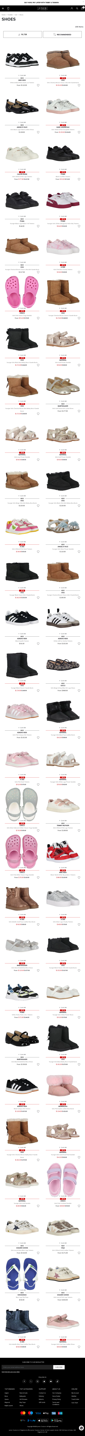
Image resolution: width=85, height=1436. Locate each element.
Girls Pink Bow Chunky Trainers (62, 269)
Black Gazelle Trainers (22, 641)
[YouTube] (50, 1381)
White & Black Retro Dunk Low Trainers (22, 82)
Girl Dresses (23, 1399)
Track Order (75, 1399)
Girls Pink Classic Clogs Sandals (22, 315)
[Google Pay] (22, 1420)
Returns (41, 1399)
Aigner (7, 1393)
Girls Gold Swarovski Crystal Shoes (62, 408)
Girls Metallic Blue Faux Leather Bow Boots (22, 1344)
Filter (24, 34)
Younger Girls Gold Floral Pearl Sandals (63, 1154)
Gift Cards (42, 1402)
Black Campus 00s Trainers (22, 1109)
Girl (16, 15)
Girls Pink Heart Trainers (22, 782)
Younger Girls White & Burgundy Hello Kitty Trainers (63, 223)
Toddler (10, 15)
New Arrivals (23, 1393)
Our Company (56, 1393)
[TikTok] (57, 1381)
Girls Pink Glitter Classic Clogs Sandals (22, 875)
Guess (7, 1399)
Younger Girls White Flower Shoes (63, 1015)
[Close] (83, 1)
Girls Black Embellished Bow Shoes (22, 1062)
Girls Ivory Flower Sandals (22, 457)
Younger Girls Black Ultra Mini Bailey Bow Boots (62, 503)
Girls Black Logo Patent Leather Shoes (22, 129)
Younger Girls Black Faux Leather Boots (63, 735)
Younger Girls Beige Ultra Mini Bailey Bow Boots (22, 503)
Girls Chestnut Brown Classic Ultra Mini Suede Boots (63, 82)
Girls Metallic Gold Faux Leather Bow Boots (22, 922)
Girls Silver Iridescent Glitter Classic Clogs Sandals (22, 828)
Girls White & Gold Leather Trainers (63, 1250)
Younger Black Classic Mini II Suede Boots (22, 595)
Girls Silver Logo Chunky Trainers (63, 922)
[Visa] (38, 1413)
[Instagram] (37, 1381)
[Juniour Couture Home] (42, 8)
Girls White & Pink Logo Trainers (22, 176)
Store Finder (56, 1396)
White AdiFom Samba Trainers (63, 641)
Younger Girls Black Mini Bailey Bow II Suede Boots (22, 362)
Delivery (41, 1396)
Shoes (21, 15)
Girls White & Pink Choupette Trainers (62, 129)
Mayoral (7, 1402)
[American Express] (54, 1413)
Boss (6, 1396)
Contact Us (42, 1393)
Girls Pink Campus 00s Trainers (22, 735)
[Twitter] (31, 1381)
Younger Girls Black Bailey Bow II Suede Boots (63, 1062)
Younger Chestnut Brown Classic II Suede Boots (62, 315)
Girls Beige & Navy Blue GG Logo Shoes (63, 688)
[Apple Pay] (46, 1413)
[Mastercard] (23, 1413)
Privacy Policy (56, 1399)
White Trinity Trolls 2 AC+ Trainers (22, 1015)
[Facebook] (24, 1381)
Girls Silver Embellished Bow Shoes (22, 968)
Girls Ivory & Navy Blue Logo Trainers (22, 1250)
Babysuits (23, 1396)
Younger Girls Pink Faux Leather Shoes (63, 1344)
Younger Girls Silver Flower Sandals (63, 549)
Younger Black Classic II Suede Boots (22, 688)
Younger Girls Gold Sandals (22, 1203)
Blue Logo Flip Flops (22, 1297)
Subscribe (59, 1367)
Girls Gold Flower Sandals (63, 362)
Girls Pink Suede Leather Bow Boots (63, 1109)
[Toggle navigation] (3, 8)
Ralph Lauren (9, 1406)
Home (4, 15)
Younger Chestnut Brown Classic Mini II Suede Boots (63, 595)
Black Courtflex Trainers (63, 176)
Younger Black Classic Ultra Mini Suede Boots (63, 968)
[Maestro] (30, 1413)
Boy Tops (23, 1402)
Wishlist (73, 1396)
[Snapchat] (44, 1381)
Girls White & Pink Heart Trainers (22, 549)
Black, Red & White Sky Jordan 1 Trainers (63, 875)
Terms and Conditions (55, 1403)
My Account (75, 1393)
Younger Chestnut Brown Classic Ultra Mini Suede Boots (22, 269)
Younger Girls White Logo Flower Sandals (63, 782)
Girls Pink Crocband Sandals (62, 1203)
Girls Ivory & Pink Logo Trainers (63, 1297)
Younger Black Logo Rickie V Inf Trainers (22, 223)
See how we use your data (11, 1372)
